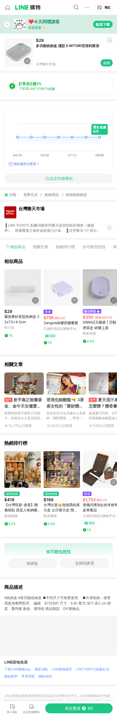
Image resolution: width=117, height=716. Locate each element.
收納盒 (32, 563)
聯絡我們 (45, 676)
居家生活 (30, 194)
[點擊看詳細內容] (22, 287)
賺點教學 (10, 676)
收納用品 (52, 194)
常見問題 (28, 676)
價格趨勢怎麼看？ (26, 164)
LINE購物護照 (62, 669)
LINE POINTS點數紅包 (92, 669)
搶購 (106, 63)
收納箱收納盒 (76, 195)
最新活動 (41, 669)
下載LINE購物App (17, 669)
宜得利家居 (84, 563)
